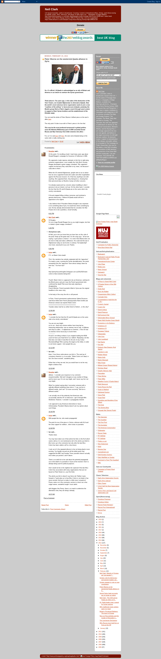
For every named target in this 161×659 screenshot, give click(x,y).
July (101, 558)
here (49, 119)
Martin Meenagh (103, 360)
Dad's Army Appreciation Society (108, 478)
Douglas (51, 151)
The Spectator (102, 417)
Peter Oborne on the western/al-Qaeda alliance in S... (109, 589)
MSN (99, 446)
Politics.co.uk (102, 441)
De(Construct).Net (103, 315)
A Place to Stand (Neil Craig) (107, 281)
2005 (100, 647)
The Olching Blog (103, 407)
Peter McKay (102, 376)
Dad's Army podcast (104, 481)
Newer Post (45, 505)
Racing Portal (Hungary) (105, 505)
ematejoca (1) (102, 326)
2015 (100, 535)
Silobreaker (101, 430)
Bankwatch (101, 254)
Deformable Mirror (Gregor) (106, 318)
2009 (100, 637)
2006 (100, 644)
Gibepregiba (101, 334)
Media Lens (101, 267)
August (102, 555)
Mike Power (101, 363)
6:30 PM (51, 228)
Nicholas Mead (102, 368)
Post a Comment (49, 498)
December (103, 545)
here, (62, 136)
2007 (100, 642)
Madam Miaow (102, 354)
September (103, 553)
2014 (100, 537)
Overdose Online (103, 502)
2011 (100, 631)
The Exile (101, 405)
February (103, 571)
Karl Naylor (101, 342)
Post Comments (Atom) (57, 509)
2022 (100, 524)
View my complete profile (106, 162)
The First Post (102, 422)
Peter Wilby (101, 379)
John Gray (101, 336)
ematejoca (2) (102, 328)
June (102, 561)
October (103, 550)
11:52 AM (52, 368)
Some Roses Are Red (105, 387)
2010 (100, 634)
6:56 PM (51, 249)
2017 (100, 530)
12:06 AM (52, 310)
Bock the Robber (103, 291)
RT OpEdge (101, 436)
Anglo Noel (101, 289)
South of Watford (103, 389)
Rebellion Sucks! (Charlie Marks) (108, 381)
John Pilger (101, 264)
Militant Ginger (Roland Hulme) (107, 365)
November (103, 548)
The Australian (102, 425)
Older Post (88, 505)
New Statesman (103, 444)
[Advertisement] (80, 47)
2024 (100, 519)
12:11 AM (52, 348)
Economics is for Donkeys (106, 323)
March (102, 568)
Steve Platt (101, 395)
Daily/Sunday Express (105, 455)
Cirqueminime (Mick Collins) (107, 294)
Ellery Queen (102, 483)
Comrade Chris (102, 297)
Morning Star (102, 449)
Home (67, 505)
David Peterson (103, 312)
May (101, 563)
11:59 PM (52, 428)
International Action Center (106, 261)
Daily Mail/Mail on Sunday (106, 457)
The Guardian (102, 420)
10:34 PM (52, 412)
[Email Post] (78, 142)
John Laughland (103, 339)
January (103, 628)
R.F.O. (100, 513)
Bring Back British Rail (105, 247)
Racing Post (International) (106, 507)
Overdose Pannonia (104, 499)
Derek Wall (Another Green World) (108, 320)
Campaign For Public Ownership (108, 245)
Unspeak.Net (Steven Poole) (107, 410)
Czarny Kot (101, 307)
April (101, 566)
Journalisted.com (103, 452)
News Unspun (102, 269)
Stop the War (102, 275)
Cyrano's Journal (103, 304)
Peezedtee (101, 373)
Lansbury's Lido (103, 352)
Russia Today (102, 433)
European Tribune (103, 331)
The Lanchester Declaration (108, 620)
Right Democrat (103, 384)
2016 (100, 532)
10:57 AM (52, 494)
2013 (100, 540)
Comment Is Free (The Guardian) (108, 460)
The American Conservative (106, 428)
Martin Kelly (101, 357)
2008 (100, 639)
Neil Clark (51, 9)
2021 (100, 527)
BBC (99, 463)
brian (50, 252)
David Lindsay (102, 310)
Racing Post (102, 510)
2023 (100, 522)
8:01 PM (51, 213)
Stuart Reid (101, 397)
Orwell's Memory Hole (105, 371)
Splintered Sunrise (104, 392)
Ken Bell (100, 344)
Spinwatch (101, 272)
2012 (100, 543)
